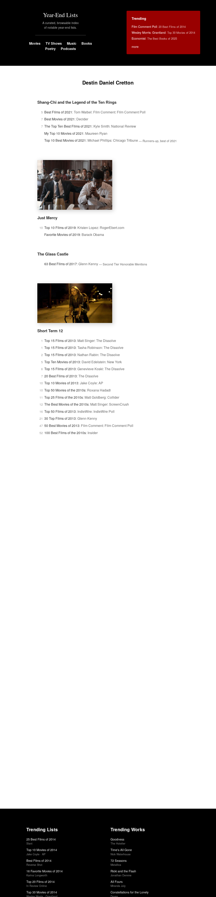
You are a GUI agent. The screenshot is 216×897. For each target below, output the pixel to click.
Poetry (50, 48)
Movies (34, 43)
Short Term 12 (50, 331)
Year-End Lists (60, 15)
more (135, 46)
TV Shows (54, 43)
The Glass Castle (52, 254)
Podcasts (68, 48)
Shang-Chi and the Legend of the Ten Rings (76, 102)
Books (86, 43)
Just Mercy (47, 218)
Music (71, 43)
